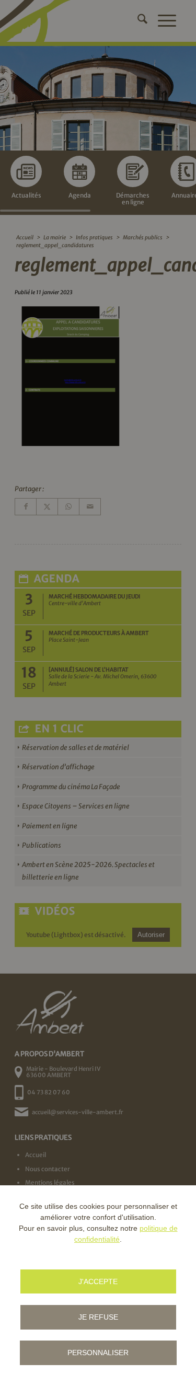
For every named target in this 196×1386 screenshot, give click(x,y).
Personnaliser (98, 1352)
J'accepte (98, 1281)
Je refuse (98, 1317)
